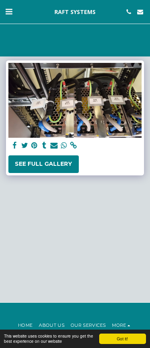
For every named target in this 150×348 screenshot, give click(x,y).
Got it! (122, 339)
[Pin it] (34, 145)
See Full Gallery (43, 163)
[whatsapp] (64, 145)
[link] (73, 145)
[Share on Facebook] (14, 145)
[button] (9, 11)
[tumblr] (44, 145)
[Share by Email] (54, 145)
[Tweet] (24, 145)
